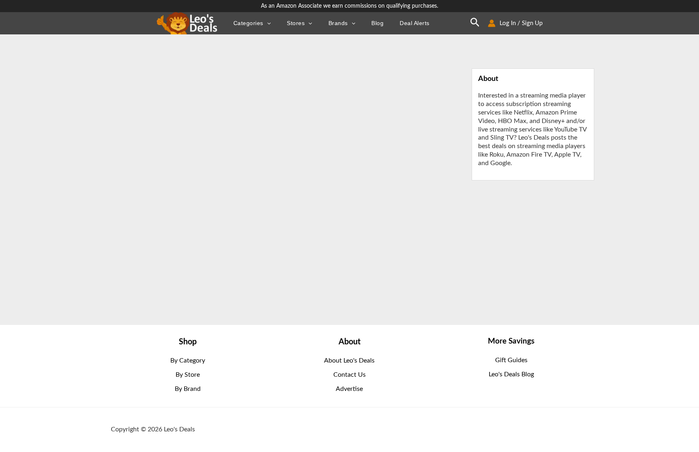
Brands (338, 23)
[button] (267, 23)
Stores (296, 23)
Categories (248, 23)
